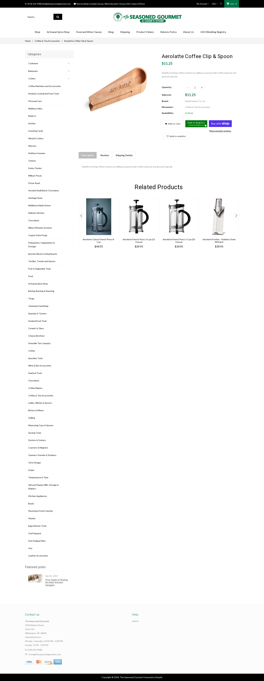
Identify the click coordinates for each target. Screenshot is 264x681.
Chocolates (33, 220)
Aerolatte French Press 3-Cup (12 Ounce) (139, 240)
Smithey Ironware (36, 153)
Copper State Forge (37, 235)
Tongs (31, 298)
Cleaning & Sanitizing (38, 306)
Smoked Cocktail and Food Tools (43, 93)
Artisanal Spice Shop (38, 283)
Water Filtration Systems (40, 227)
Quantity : (167, 87)
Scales (31, 470)
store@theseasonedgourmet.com (44, 654)
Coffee (31, 350)
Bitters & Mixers (36, 410)
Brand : (165, 101)
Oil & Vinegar (34, 462)
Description (87, 155)
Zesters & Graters (37, 440)
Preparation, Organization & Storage (41, 244)
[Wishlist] (221, 4)
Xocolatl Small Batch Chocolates (43, 190)
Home (28, 41)
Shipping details (124, 155)
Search (135, 621)
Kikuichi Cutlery (35, 138)
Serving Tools (34, 432)
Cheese (32, 160)
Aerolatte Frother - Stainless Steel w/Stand (219, 240)
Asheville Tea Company (39, 343)
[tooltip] (205, 125)
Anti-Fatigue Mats (37, 541)
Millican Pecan (35, 175)
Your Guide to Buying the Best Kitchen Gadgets (56, 582)
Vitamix (31, 518)
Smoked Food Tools (37, 321)
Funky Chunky (35, 168)
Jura (30, 548)
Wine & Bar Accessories (39, 365)
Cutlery (31, 78)
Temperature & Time (38, 477)
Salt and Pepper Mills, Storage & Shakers (43, 487)
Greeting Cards (35, 131)
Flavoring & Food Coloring (40, 511)
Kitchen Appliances (37, 496)
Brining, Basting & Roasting (41, 291)
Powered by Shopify (152, 677)
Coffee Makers (35, 388)
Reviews (104, 155)
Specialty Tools (35, 358)
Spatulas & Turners (37, 313)
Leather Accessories (38, 555)
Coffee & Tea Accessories (47, 41)
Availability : (168, 113)
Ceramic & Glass (36, 328)
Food (30, 276)
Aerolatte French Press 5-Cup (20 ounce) (179, 240)
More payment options (220, 131)
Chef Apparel (34, 533)
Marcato (32, 146)
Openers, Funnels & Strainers (42, 455)
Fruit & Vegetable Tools (39, 268)
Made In (32, 116)
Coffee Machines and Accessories (44, 86)
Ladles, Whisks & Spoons (40, 403)
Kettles (32, 123)
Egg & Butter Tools (37, 526)
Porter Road (34, 183)
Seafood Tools (35, 373)
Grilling (31, 418)
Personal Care (35, 101)
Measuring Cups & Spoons (40, 425)
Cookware (33, 63)
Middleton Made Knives (39, 205)
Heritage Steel (35, 198)
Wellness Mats (35, 108)
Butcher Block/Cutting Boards (42, 254)
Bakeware (33, 71)
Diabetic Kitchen (36, 213)
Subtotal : (167, 95)
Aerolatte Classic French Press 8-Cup (99, 240)
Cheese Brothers (36, 335)
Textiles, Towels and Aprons (41, 261)
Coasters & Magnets (38, 447)
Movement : (168, 107)
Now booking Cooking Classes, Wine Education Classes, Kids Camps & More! (111, 4)
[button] (196, 123)
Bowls (31, 503)
